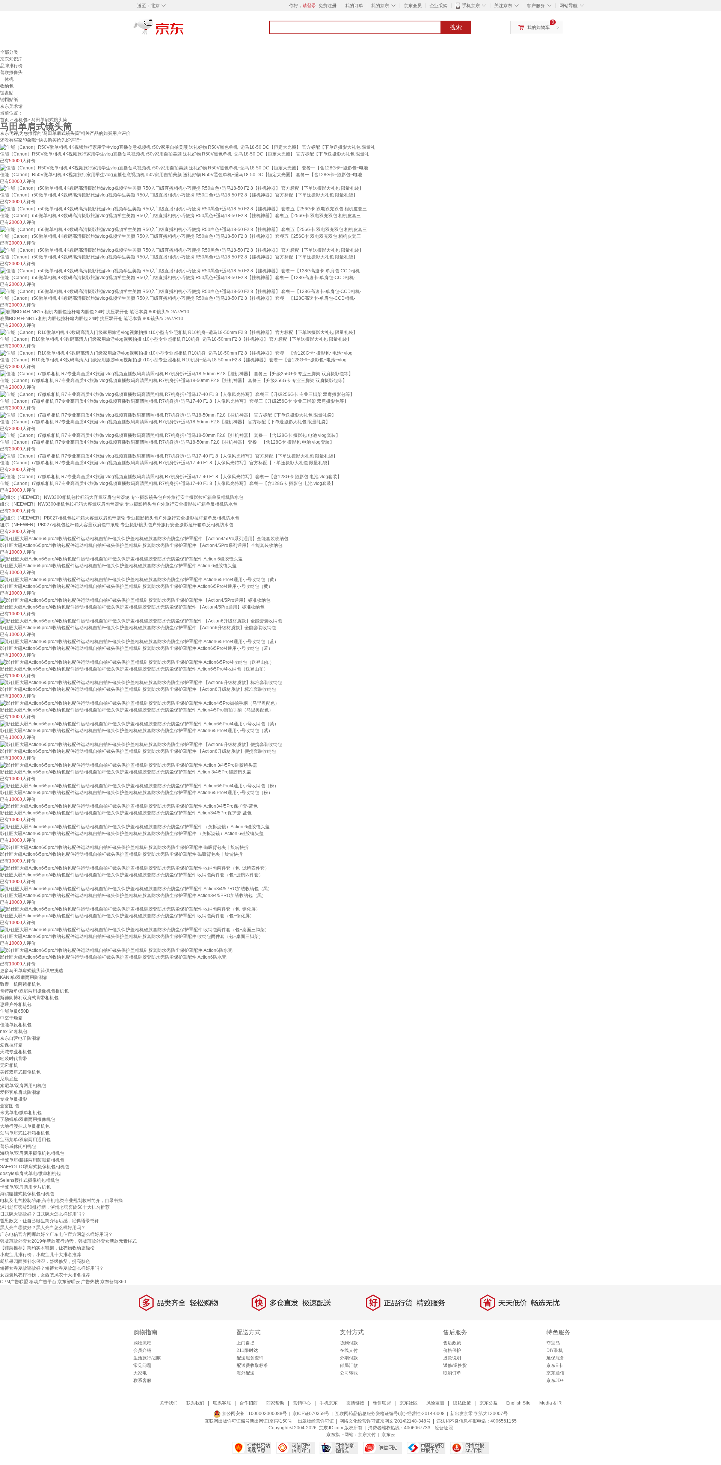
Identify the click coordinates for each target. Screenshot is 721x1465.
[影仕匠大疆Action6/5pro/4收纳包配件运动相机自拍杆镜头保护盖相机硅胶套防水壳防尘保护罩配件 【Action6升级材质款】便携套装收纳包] (141, 744)
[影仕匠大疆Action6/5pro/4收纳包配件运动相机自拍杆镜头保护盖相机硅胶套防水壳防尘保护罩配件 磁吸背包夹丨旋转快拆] (124, 847)
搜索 (456, 27)
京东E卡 (554, 1365)
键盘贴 (7, 92)
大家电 (140, 1373)
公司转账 (349, 1373)
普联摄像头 (11, 72)
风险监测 (435, 1403)
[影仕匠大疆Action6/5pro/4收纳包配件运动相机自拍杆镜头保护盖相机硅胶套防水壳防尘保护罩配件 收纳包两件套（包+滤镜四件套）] (134, 867)
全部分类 (9, 52)
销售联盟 (382, 1403)
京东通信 (555, 1373)
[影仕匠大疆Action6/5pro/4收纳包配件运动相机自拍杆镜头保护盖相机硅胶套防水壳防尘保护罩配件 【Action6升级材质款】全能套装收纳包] (141, 620)
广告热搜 (90, 1281)
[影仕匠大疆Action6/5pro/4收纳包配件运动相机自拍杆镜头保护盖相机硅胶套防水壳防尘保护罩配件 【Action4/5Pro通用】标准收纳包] (135, 600)
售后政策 (452, 1343)
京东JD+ (555, 1380)
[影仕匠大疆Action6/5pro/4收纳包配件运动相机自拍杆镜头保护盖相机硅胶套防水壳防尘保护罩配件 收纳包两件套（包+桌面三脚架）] (134, 929)
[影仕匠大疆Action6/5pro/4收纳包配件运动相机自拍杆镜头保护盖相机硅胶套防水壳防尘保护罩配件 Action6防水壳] (116, 950)
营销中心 (302, 1403)
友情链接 (355, 1403)
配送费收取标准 (252, 1365)
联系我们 (195, 1403)
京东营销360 (113, 1281)
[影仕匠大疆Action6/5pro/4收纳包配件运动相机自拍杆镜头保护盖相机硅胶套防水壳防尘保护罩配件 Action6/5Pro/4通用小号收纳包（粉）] (139, 785)
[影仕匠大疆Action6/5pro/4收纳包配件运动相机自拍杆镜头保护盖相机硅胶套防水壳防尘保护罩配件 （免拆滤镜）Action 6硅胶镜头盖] (135, 826)
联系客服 (142, 1380)
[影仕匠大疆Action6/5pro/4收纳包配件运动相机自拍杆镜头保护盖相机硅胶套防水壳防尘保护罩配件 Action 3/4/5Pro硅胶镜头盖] (128, 764)
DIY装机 (554, 1350)
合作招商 (249, 1403)
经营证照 (444, 1427)
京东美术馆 (11, 106)
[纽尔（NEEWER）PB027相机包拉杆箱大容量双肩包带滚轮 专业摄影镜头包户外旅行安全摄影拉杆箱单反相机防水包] (119, 517)
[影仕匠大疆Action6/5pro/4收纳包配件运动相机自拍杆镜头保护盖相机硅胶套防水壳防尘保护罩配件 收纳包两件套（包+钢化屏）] (130, 909)
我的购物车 (538, 27)
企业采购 (439, 5)
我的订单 (354, 5)
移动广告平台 (42, 1281)
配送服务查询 (250, 1358)
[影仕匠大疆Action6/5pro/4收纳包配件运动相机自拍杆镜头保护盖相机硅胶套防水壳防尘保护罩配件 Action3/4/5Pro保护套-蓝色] (129, 806)
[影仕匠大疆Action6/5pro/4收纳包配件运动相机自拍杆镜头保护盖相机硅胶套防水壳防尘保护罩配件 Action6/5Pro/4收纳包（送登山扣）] (137, 662)
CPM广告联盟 (14, 1281)
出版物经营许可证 (316, 1421)
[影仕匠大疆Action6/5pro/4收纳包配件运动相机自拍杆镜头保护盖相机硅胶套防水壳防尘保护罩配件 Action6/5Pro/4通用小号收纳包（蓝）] (139, 641)
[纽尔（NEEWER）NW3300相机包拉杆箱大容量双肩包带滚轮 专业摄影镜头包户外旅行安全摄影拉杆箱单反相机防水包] (121, 497)
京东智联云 (68, 1281)
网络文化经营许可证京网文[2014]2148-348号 (385, 1421)
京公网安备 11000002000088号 (254, 1413)
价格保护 (452, 1350)
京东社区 (409, 1403)
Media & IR (550, 1403)
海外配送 (246, 1373)
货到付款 (349, 1343)
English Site (518, 1403)
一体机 (7, 79)
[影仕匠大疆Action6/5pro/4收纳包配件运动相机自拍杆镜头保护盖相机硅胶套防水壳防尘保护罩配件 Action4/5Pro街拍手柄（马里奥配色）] (139, 702)
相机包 (20, 119)
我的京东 (380, 5)
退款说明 (452, 1358)
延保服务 (555, 1358)
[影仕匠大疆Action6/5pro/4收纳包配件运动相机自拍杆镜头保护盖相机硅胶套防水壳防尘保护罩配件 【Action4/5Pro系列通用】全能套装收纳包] (144, 538)
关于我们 (169, 1403)
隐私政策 (462, 1403)
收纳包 (7, 86)
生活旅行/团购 (147, 1358)
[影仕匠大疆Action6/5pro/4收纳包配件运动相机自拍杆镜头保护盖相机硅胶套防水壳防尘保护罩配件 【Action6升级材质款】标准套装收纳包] (141, 682)
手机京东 (471, 5)
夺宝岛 (553, 1343)
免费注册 (327, 5)
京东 (184, 30)
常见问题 (142, 1365)
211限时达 (247, 1350)
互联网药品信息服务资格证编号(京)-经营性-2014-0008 (390, 1413)
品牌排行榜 (11, 65)
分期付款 (349, 1358)
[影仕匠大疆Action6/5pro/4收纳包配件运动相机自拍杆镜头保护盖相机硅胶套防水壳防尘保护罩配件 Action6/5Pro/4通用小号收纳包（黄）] (139, 579)
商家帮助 (275, 1403)
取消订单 (452, 1373)
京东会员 (413, 5)
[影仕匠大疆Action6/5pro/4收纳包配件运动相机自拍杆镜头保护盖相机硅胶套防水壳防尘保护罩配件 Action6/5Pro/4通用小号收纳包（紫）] (139, 723)
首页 (4, 119)
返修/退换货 (455, 1365)
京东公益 (489, 1403)
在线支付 (349, 1350)
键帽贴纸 (9, 99)
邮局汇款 (349, 1365)
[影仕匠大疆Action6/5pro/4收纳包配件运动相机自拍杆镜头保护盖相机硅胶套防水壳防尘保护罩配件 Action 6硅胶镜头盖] (121, 559)
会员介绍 (142, 1350)
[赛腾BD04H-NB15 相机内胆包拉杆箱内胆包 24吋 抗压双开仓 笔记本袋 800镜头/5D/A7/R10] (94, 311)
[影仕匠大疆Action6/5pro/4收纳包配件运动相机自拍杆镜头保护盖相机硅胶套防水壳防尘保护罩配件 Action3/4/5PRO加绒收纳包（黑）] (136, 888)
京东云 (388, 1434)
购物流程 (142, 1343)
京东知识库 (11, 59)
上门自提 (246, 1343)
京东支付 (367, 1434)
